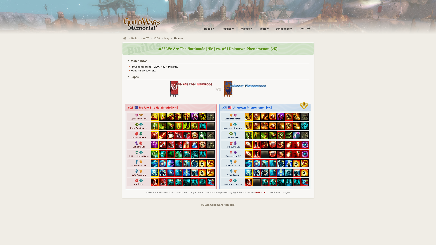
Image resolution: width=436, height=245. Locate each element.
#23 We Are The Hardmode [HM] (153, 107)
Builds (135, 38)
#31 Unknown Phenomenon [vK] (247, 107)
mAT (146, 38)
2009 (156, 38)
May (166, 38)
